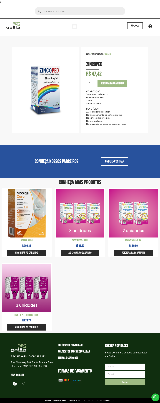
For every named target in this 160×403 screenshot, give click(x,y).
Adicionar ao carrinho (112, 83)
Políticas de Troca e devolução (74, 351)
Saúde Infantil (97, 54)
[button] (74, 26)
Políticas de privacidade (70, 345)
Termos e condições (68, 358)
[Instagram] (23, 383)
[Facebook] (15, 383)
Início (88, 54)
